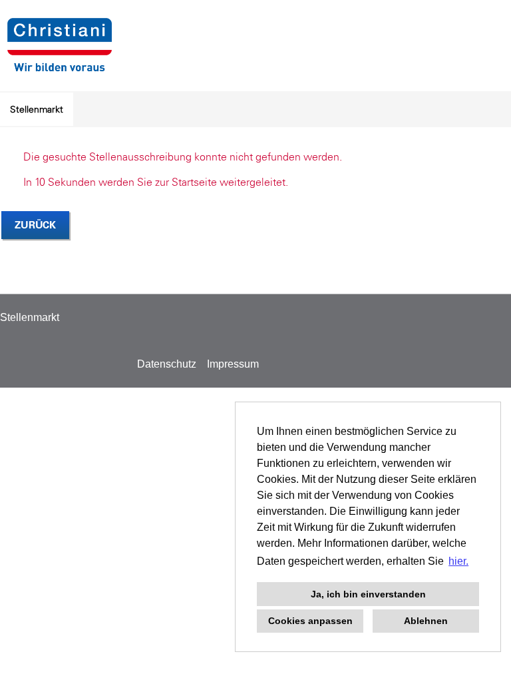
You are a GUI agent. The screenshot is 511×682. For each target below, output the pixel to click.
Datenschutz (166, 364)
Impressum (233, 364)
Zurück (35, 224)
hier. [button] (458, 561)
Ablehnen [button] (426, 620)
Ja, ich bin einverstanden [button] (368, 594)
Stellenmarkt (36, 109)
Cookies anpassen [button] (310, 620)
